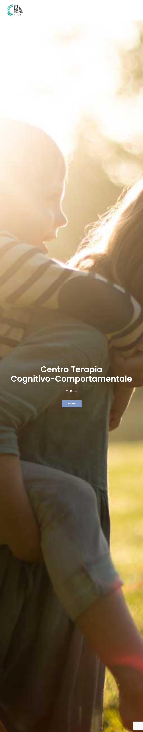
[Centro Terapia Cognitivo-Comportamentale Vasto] (15, 9)
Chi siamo (72, 403)
